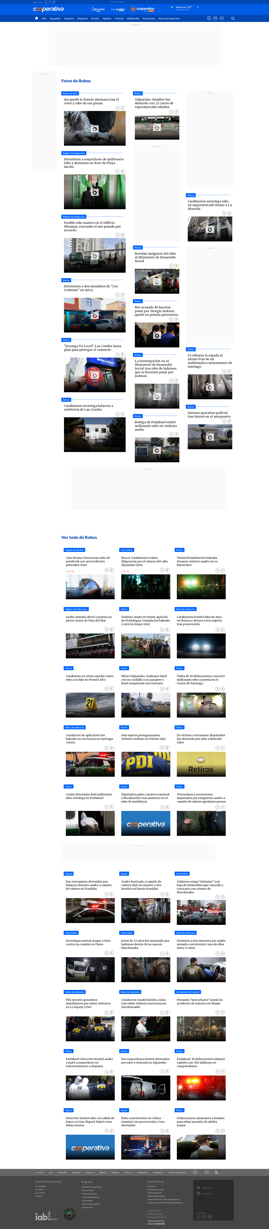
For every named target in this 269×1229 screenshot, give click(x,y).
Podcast (119, 18)
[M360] (206, 1172)
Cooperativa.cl (154, 1210)
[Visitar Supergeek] (222, 21)
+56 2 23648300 (156, 1223)
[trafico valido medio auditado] (69, 1219)
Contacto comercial (155, 1189)
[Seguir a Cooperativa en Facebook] (46, 2)
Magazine (55, 18)
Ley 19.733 (40, 1193)
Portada (39, 1172)
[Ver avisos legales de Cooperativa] (209, 21)
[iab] (47, 1223)
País (44, 18)
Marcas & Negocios (168, 18)
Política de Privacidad (156, 1196)
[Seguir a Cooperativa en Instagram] (53, 2)
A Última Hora (87, 1207)
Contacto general (154, 1193)
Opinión (106, 18)
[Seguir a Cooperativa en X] (50, 2)
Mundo (95, 18)
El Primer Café (88, 1190)
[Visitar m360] (215, 21)
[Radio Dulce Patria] (97, 9)
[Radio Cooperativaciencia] (117, 9)
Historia (38, 1196)
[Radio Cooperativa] (142, 9)
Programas (149, 18)
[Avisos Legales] (195, 1172)
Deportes (69, 18)
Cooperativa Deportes (91, 1197)
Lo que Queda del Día (90, 1204)
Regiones (82, 18)
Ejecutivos (39, 1189)
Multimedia (133, 18)
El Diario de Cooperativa (91, 1187)
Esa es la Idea (87, 1200)
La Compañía (40, 1186)
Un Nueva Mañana (89, 1194)
